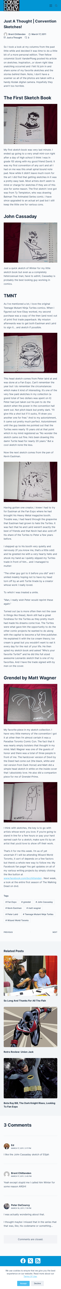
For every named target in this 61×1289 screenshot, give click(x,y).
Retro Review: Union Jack (18, 1051)
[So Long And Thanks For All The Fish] (30, 976)
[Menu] (50, 5)
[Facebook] (23, 1260)
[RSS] (37, 1260)
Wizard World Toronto (17, 920)
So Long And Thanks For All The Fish (25, 1000)
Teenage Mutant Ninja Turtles (38, 914)
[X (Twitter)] (30, 1260)
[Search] (56, 5)
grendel (26, 902)
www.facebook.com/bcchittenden (23, 878)
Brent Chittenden (21, 1173)
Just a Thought (14, 37)
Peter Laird (11, 914)
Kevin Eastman (13, 908)
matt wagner (34, 908)
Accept (23, 1283)
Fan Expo (10, 902)
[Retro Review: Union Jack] (30, 1027)
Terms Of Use (30, 1276)
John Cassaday (44, 902)
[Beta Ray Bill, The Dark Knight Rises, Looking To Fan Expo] (30, 1078)
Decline (37, 1283)
